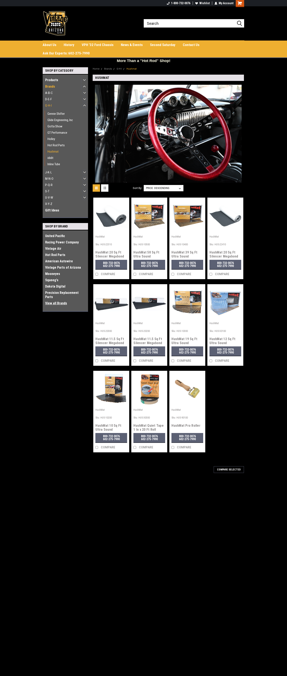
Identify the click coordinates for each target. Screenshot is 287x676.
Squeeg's (51, 280)
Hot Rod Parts (56, 145)
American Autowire (59, 261)
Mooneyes (52, 274)
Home (96, 68)
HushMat (100, 236)
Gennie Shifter (56, 114)
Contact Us (191, 45)
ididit (50, 158)
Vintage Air (53, 249)
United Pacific (55, 236)
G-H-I (48, 105)
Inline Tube (53, 164)
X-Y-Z (48, 204)
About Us (49, 45)
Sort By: (137, 188)
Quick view (111, 230)
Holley (51, 139)
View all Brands (56, 303)
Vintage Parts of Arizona (63, 267)
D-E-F (48, 99)
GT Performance (57, 133)
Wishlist (204, 3)
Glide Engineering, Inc (60, 120)
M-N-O (49, 179)
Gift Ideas (52, 210)
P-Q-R (49, 185)
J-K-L (48, 172)
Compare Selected (229, 469)
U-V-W (49, 197)
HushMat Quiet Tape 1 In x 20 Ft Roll (148, 428)
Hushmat (53, 151)
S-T (47, 191)
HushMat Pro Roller (185, 426)
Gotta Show (54, 126)
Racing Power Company (62, 242)
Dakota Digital (55, 286)
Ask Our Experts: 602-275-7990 (66, 53)
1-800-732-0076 (180, 3)
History (69, 45)
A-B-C (49, 93)
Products (51, 80)
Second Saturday (162, 45)
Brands (50, 86)
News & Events (132, 45)
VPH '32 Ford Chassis (97, 45)
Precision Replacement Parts (62, 295)
